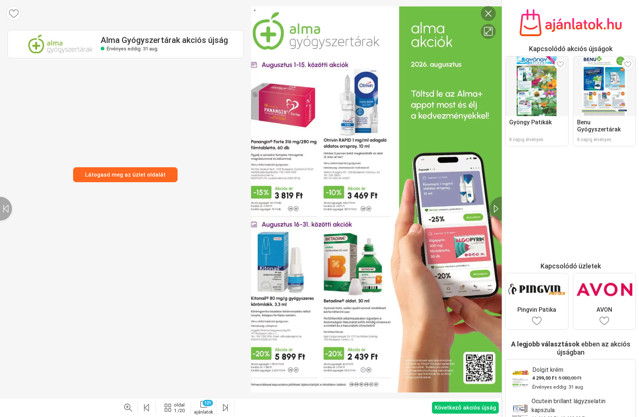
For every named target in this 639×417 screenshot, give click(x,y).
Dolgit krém (547, 369)
